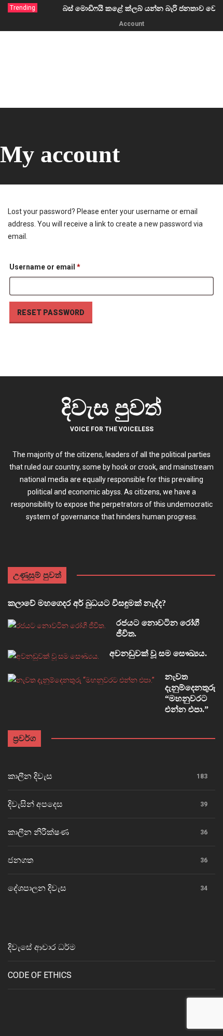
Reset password (51, 312)
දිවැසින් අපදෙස (35, 804)
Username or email (60, 266)
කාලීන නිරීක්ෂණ (38, 832)
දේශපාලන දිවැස (37, 888)
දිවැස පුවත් (111, 408)
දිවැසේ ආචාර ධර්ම (42, 947)
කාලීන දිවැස (30, 776)
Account (131, 23)
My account (60, 154)
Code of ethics (40, 975)
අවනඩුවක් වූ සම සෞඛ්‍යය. (158, 653)
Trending (22, 7)
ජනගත (20, 860)
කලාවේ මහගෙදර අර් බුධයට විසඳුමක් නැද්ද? (87, 603)
